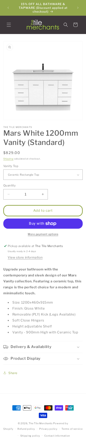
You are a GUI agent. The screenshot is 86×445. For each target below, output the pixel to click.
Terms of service (72, 428)
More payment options (43, 234)
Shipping (8, 158)
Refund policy (26, 428)
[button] (9, 25)
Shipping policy (30, 435)
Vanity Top (10, 166)
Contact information (57, 435)
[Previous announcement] (8, 8)
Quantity (9, 185)
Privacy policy (48, 428)
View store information (25, 257)
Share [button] (12, 373)
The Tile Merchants (41, 423)
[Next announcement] (78, 8)
